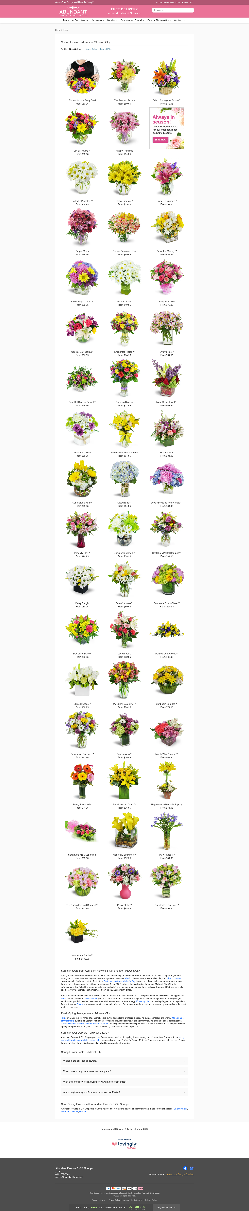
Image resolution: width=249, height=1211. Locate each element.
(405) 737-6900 (62, 1174)
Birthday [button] (111, 20)
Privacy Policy (114, 1200)
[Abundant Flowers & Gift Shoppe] (76, 11)
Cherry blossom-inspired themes (76, 1023)
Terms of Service (98, 1200)
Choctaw (74, 1111)
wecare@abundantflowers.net (69, 1176)
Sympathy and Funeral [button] (132, 20)
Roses (80, 1004)
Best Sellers (75, 49)
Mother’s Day (129, 981)
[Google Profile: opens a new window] (192, 1168)
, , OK (58, 1171)
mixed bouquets (173, 978)
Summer (85, 20)
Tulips (64, 1017)
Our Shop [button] (179, 20)
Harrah (82, 1111)
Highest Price (91, 49)
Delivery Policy (151, 1200)
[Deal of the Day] (167, 128)
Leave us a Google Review (180, 1174)
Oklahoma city (180, 1108)
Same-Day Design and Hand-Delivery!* (74, 2)
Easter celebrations (112, 981)
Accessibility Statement (132, 1200)
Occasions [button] (97, 20)
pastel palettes (90, 998)
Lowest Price (106, 49)
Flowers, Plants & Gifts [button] (158, 20)
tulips (126, 978)
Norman (65, 1111)
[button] (241, 1198)
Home (57, 30)
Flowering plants (144, 1001)
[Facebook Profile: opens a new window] (185, 1168)
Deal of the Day (70, 20)
